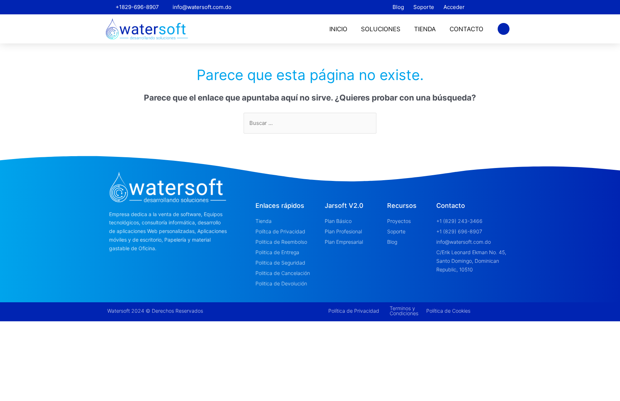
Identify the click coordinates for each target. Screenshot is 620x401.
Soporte (423, 7)
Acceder (454, 7)
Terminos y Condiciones (404, 310)
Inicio (338, 29)
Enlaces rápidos (279, 205)
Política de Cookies (448, 311)
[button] (503, 29)
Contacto (466, 29)
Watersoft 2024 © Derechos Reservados (155, 311)
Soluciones (380, 29)
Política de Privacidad (353, 311)
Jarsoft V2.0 (344, 205)
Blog (398, 7)
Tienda (425, 29)
